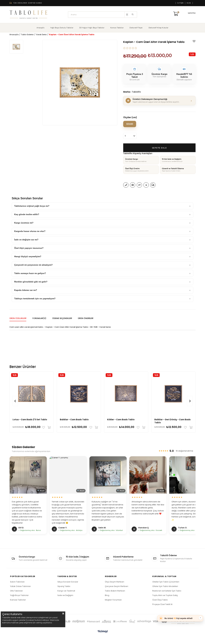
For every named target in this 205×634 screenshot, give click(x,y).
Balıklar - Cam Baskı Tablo (74, 419)
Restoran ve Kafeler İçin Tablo (166, 590)
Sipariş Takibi (63, 586)
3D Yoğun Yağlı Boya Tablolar (91, 28)
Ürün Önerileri (85, 318)
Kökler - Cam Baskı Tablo (121, 419)
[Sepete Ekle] (48, 427)
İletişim (180, 3)
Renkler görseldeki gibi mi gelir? (30, 281)
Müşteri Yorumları (113, 599)
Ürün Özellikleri (17, 318)
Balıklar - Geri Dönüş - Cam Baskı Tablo (172, 421)
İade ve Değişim (65, 595)
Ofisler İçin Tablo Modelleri (165, 586)
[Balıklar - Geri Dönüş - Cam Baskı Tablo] (173, 394)
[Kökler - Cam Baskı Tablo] (126, 394)
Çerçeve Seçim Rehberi (116, 586)
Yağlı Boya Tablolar (19, 595)
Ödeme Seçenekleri (62, 318)
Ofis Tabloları (16, 590)
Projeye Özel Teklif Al (162, 604)
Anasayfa (40, 28)
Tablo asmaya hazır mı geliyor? (30, 273)
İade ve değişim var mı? (26, 239)
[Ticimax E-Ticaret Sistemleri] (102, 631)
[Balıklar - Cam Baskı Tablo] (79, 394)
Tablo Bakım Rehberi (115, 590)
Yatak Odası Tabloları (20, 586)
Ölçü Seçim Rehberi (114, 581)
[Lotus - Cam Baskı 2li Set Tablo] (32, 394)
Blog (189, 3)
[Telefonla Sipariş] (125, 185)
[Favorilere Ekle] (194, 41)
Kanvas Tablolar (117, 28)
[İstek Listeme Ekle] (132, 185)
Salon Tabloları (17, 581)
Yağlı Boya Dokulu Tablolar (61, 28)
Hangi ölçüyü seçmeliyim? (27, 256)
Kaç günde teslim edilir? (26, 214)
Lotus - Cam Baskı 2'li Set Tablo (30, 419)
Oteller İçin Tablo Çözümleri (165, 581)
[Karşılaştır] (139, 185)
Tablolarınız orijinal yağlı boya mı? (31, 206)
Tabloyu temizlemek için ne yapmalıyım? (35, 298)
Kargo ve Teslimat (66, 590)
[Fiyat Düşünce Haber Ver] (146, 185)
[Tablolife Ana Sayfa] (28, 15)
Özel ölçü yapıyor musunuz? (29, 248)
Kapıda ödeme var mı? (25, 290)
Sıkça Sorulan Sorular (67, 581)
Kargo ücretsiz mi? (23, 223)
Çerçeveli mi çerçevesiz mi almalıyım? (33, 265)
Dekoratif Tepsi (136, 28)
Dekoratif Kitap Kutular (158, 28)
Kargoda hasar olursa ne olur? (29, 231)
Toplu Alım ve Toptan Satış (165, 595)
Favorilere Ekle (44, 427)
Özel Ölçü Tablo (160, 599)
